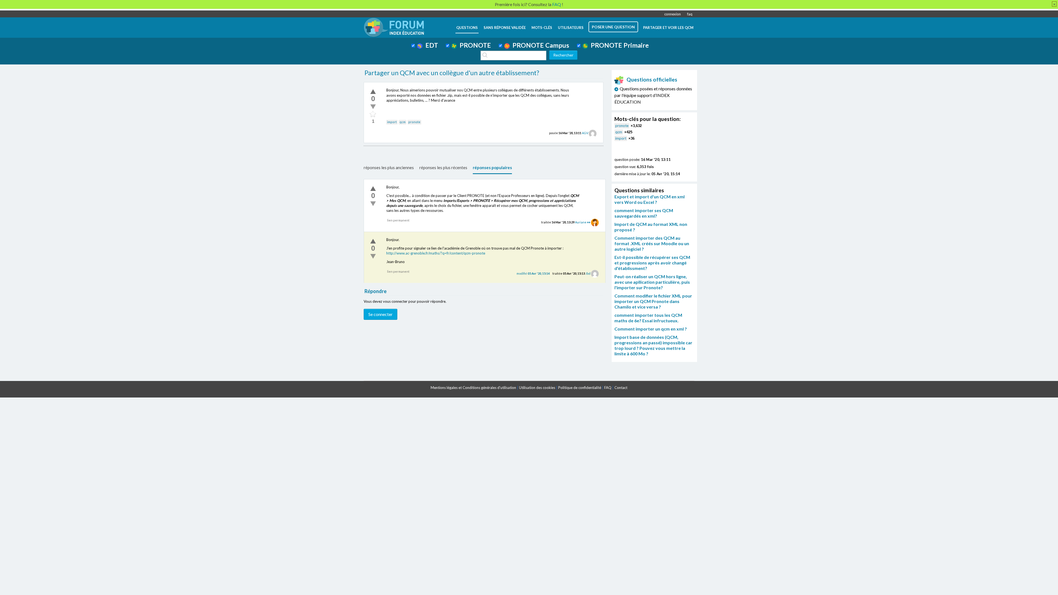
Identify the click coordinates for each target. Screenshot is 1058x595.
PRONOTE (474, 45)
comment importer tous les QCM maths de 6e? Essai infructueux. (648, 317)
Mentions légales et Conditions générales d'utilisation (473, 387)
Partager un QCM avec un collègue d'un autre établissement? (452, 73)
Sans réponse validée (505, 27)
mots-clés (541, 27)
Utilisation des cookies (537, 387)
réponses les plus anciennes (389, 167)
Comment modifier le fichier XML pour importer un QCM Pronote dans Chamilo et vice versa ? (653, 301)
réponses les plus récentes (443, 167)
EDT (430, 45)
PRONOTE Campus (539, 45)
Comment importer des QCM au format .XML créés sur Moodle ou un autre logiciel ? (651, 243)
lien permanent (398, 220)
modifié (533, 273)
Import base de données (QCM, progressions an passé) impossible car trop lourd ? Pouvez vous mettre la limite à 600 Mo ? (653, 345)
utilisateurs (571, 27)
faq (689, 14)
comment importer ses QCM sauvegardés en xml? (643, 213)
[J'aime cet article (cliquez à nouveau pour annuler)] (373, 91)
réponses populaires (492, 167)
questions (467, 27)
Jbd (587, 273)
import (392, 122)
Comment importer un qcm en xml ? (650, 328)
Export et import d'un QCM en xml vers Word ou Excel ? (649, 199)
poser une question (613, 27)
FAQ (607, 387)
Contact (620, 387)
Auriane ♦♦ (582, 222)
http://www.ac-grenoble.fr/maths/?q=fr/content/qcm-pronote (435, 253)
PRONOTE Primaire (618, 45)
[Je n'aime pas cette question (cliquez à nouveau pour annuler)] (373, 106)
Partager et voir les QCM (668, 27)
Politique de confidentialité (579, 387)
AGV (585, 133)
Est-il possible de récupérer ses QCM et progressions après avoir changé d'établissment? (652, 263)
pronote (414, 122)
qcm (403, 122)
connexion (672, 14)
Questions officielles (652, 79)
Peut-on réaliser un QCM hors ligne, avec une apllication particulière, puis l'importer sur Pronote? (652, 282)
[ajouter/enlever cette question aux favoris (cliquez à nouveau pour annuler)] (373, 114)
